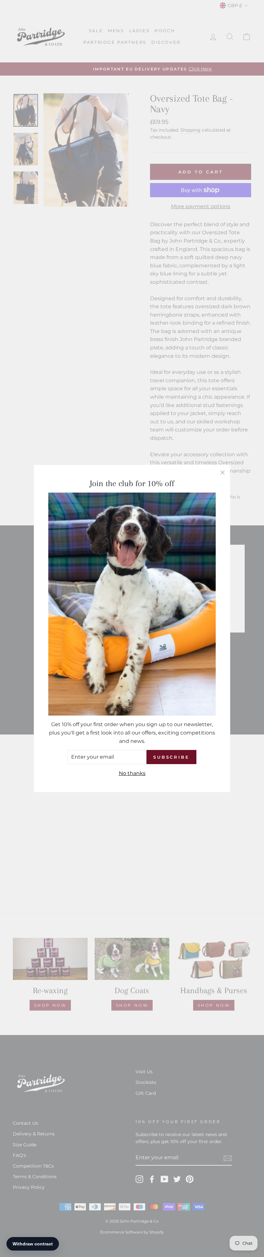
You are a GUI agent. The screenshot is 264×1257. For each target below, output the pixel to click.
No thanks (132, 773)
